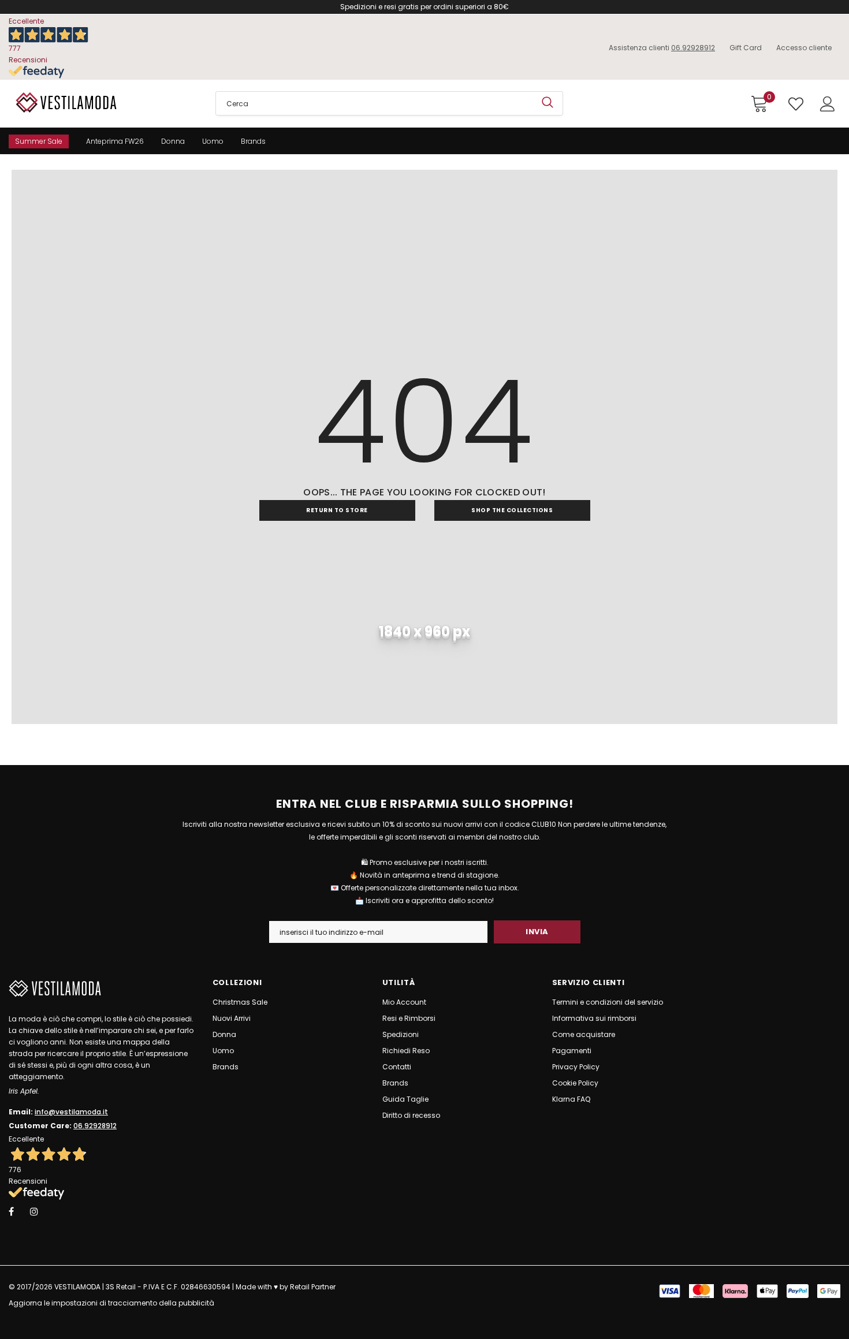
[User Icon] (828, 103)
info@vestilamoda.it (71, 1112)
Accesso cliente (804, 48)
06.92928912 (693, 48)
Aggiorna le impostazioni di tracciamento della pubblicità (111, 1303)
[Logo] (103, 102)
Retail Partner (313, 1287)
